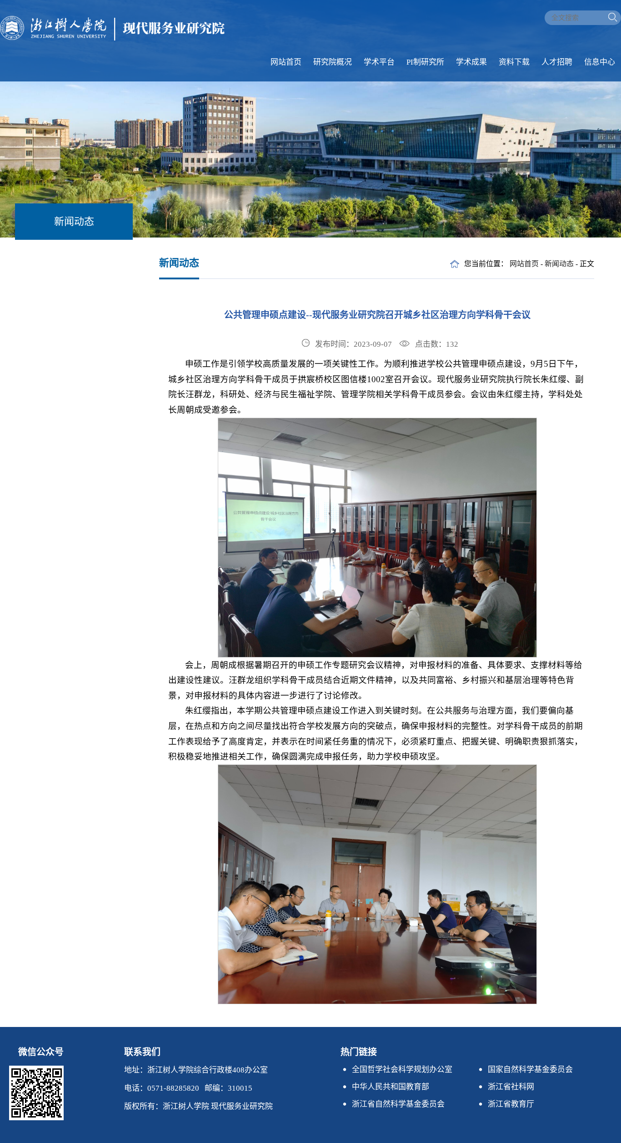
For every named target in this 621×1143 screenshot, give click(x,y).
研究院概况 (332, 62)
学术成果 (471, 62)
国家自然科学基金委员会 (530, 1069)
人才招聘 (556, 62)
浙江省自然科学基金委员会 (398, 1104)
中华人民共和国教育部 (390, 1086)
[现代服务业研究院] (112, 38)
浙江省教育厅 (511, 1104)
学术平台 (379, 62)
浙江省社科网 (511, 1086)
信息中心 (599, 62)
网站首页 (285, 62)
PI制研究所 (425, 62)
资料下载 (514, 62)
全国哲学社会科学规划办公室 (402, 1069)
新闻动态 (559, 264)
